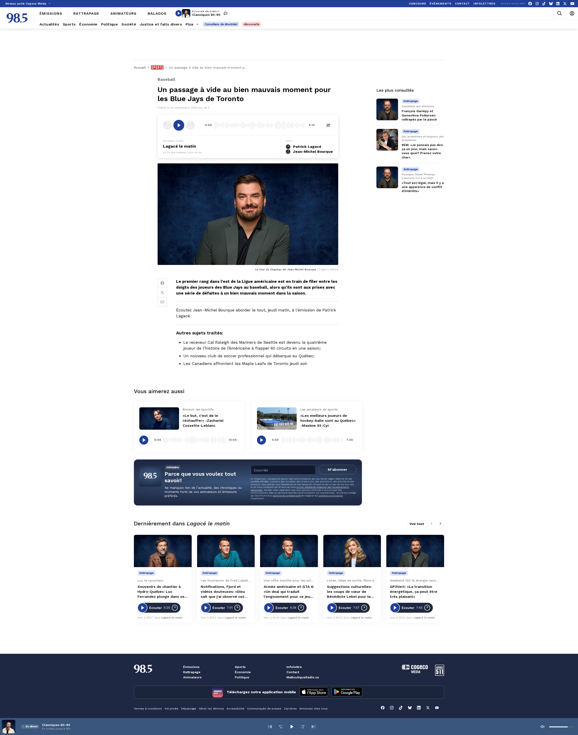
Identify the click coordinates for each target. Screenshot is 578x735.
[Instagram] (537, 4)
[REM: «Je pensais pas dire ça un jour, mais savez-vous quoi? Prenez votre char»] (387, 140)
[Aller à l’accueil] (17, 18)
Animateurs (192, 677)
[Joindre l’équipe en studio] (225, 13)
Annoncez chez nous (313, 708)
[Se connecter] (572, 13)
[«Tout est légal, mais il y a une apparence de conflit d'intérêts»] (387, 177)
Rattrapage (191, 672)
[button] (270, 726)
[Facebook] (530, 4)
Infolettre (294, 667)
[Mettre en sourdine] (542, 726)
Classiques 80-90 (206, 14)
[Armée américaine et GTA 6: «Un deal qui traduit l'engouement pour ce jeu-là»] (289, 551)
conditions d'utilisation (331, 495)
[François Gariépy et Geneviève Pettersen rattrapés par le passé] (387, 109)
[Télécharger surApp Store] (314, 692)
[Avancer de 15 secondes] (190, 125)
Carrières (290, 708)
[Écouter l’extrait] (178, 125)
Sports (240, 667)
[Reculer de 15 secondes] (167, 125)
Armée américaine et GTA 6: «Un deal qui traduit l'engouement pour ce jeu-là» (289, 591)
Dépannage (188, 708)
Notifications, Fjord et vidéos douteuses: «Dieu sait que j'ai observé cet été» (223, 591)
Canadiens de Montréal (221, 24)
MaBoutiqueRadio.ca (303, 677)
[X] (565, 4)
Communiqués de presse (264, 708)
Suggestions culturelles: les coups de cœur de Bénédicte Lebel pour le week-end (349, 591)
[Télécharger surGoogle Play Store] (347, 692)
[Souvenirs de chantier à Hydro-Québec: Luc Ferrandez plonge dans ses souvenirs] (163, 551)
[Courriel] (162, 302)
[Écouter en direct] (178, 13)
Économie (243, 672)
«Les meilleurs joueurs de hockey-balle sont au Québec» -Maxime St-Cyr (328, 420)
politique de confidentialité (287, 495)
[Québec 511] (439, 674)
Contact (293, 672)
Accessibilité (235, 708)
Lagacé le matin (179, 146)
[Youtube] (572, 4)
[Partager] (328, 125)
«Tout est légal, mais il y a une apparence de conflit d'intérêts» (423, 187)
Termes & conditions (148, 708)
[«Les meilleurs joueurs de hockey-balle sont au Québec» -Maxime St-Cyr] (277, 418)
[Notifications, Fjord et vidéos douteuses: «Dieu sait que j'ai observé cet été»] (226, 551)
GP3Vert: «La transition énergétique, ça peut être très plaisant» (413, 591)
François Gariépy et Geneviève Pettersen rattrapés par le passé (419, 115)
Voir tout (417, 524)
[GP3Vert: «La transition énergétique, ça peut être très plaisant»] (415, 551)
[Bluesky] (551, 4)
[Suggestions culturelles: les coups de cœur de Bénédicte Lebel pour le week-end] (352, 551)
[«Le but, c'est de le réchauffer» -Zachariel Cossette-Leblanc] (159, 418)
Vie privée (171, 708)
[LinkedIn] (557, 4)
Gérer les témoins (211, 708)
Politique (242, 677)
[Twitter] (162, 292)
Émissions (191, 667)
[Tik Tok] (543, 4)
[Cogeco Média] (415, 672)
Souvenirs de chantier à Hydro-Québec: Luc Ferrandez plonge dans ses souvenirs (162, 591)
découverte (251, 24)
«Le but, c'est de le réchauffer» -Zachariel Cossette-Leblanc (203, 420)
